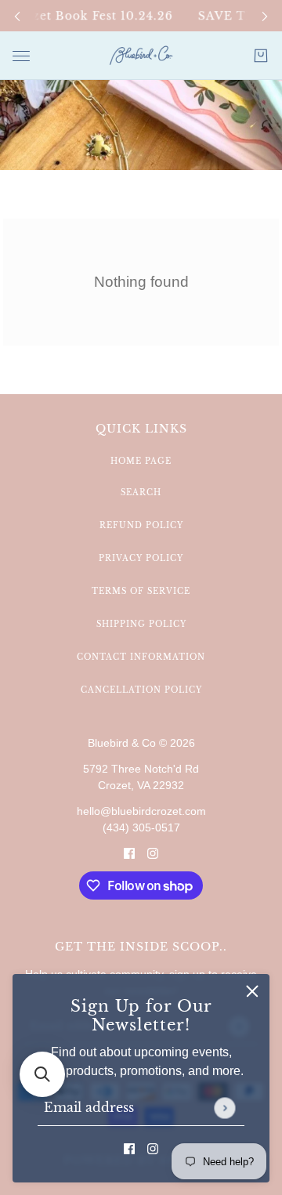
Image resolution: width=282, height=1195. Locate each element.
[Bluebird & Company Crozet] (141, 55)
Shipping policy (141, 624)
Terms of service (141, 591)
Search (141, 492)
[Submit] (224, 1107)
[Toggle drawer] (21, 56)
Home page (141, 461)
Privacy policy (141, 558)
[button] (42, 1074)
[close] (252, 991)
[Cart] (260, 55)
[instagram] (152, 1148)
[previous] (17, 16)
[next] (265, 16)
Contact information (141, 657)
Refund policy (141, 525)
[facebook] (129, 1148)
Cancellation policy (141, 690)
